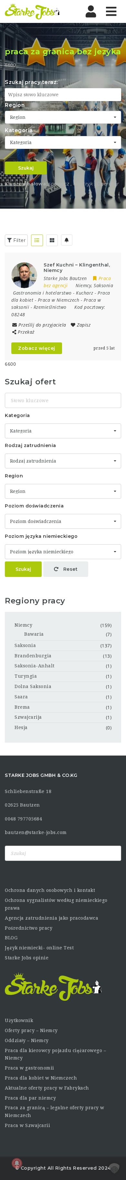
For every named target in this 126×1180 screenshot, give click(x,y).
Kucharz (84, 293)
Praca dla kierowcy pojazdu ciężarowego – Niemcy (55, 1054)
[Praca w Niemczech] (32, 11)
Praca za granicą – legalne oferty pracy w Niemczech (54, 1111)
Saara (21, 696)
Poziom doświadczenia (34, 506)
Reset (70, 569)
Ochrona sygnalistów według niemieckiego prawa (56, 904)
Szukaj (26, 168)
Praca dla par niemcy (30, 1098)
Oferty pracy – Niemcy (31, 1030)
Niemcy (23, 625)
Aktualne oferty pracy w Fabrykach (47, 1088)
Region (15, 105)
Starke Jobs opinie (26, 957)
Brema (22, 707)
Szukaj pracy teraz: (31, 82)
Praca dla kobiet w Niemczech (41, 1078)
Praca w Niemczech (58, 300)
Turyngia (26, 676)
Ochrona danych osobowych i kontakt (50, 890)
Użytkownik (19, 1020)
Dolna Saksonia (33, 686)
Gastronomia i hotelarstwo (42, 293)
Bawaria (34, 634)
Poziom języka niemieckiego (41, 536)
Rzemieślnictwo (50, 307)
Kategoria (19, 130)
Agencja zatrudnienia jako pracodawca (51, 918)
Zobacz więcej (36, 348)
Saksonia (25, 645)
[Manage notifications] (17, 1163)
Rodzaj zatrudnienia (30, 445)
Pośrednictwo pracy (28, 928)
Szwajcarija (28, 717)
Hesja (21, 727)
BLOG (11, 937)
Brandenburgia (33, 655)
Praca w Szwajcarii (27, 1125)
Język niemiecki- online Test (39, 947)
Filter (19, 240)
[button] (114, 1168)
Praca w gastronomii (29, 1067)
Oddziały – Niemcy (27, 1040)
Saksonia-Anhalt (35, 665)
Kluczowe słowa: (26, 184)
